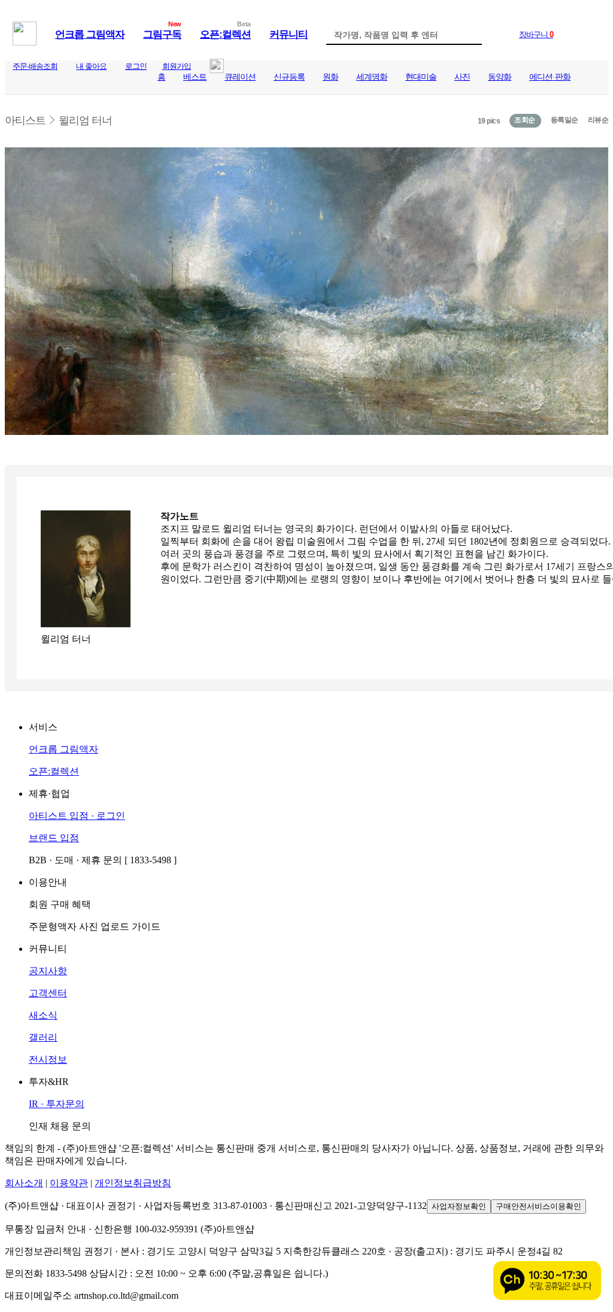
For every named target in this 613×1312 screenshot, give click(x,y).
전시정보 (48, 1059)
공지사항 (48, 971)
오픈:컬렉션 (225, 34)
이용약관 (69, 1183)
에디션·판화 (549, 76)
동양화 (499, 76)
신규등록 (289, 76)
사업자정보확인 (459, 1206)
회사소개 (24, 1183)
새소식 (43, 1015)
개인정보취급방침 (133, 1183)
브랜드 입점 (54, 838)
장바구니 (536, 34)
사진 (462, 76)
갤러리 (43, 1037)
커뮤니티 (288, 34)
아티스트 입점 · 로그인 (77, 816)
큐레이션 (240, 76)
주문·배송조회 (35, 66)
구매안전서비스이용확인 (538, 1206)
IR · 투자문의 (56, 1104)
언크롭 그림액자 (90, 34)
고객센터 (48, 993)
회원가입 (176, 66)
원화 (330, 76)
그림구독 (162, 34)
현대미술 (420, 76)
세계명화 (371, 76)
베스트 (195, 76)
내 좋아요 (91, 66)
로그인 (136, 66)
